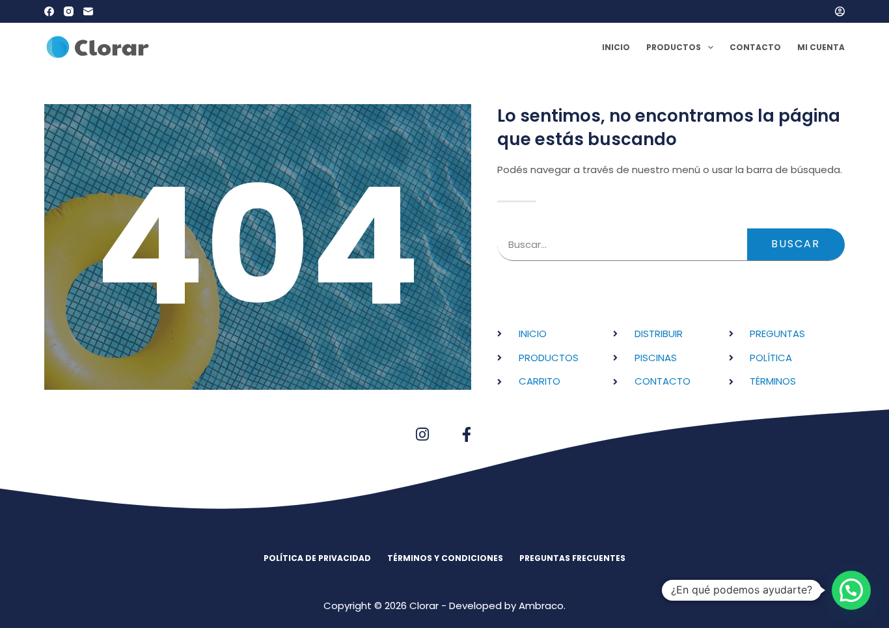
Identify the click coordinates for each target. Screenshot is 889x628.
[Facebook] (49, 11)
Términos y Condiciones (445, 558)
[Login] (840, 11)
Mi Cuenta (821, 47)
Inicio (616, 47)
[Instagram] (69, 11)
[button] (851, 590)
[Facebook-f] (467, 434)
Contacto (755, 47)
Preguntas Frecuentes (572, 558)
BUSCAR (795, 243)
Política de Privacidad (317, 558)
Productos (673, 47)
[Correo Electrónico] (88, 11)
